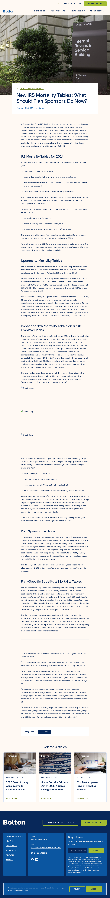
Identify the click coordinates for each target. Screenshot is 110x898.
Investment (11, 846)
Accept (94, 889)
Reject (77, 889)
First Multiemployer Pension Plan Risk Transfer (87, 786)
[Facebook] (32, 859)
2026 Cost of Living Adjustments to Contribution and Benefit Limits (17, 786)
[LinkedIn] (36, 859)
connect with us (93, 823)
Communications (14, 836)
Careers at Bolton (72, 3)
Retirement (45, 732)
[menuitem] (79, 11)
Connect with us (95, 3)
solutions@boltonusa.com (46, 848)
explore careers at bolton (60, 823)
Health (9, 841)
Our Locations (39, 853)
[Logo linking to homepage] (8, 11)
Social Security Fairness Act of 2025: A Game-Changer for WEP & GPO (54, 786)
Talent (9, 860)
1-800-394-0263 (39, 839)
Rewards (10, 855)
